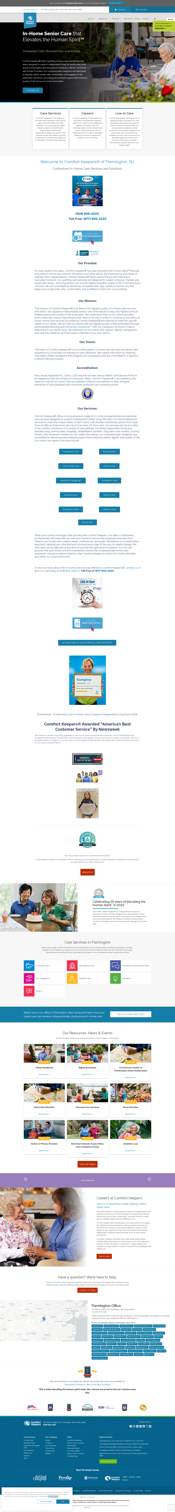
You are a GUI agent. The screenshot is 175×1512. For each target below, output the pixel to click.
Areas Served (128, 19)
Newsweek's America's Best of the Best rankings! (87, 1384)
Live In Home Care (70, 466)
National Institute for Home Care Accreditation (60, 381)
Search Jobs (104, 1256)
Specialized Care (29, 1443)
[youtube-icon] (144, 1426)
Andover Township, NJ (99, 1333)
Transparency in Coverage (123, 1490)
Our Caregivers (29, 1450)
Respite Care (109, 495)
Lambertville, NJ (159, 1333)
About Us (91, 19)
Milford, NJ (96, 1347)
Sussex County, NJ (149, 1329)
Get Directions (142, 10)
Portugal (125, 1480)
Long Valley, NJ (144, 1343)
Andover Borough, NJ (128, 1340)
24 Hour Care (109, 466)
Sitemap (48, 1453)
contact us (131, 567)
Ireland (125, 1476)
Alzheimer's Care (109, 480)
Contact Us (145, 19)
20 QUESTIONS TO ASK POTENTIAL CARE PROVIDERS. (87, 643)
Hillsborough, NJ (113, 1354)
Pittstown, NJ (149, 1354)
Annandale (140, 1340)
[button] (92, 19)
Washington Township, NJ (143, 1326)
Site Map (147, 1490)
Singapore (132, 1476)
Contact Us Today (87, 1290)
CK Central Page (72, 1456)
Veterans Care (109, 509)
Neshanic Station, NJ (99, 1354)
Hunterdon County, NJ (111, 1326)
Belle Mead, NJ (131, 1333)
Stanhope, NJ (126, 1329)
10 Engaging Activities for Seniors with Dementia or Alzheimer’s (120, 1450)
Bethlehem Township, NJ (118, 1351)
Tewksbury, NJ (97, 1329)
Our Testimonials (50, 1445)
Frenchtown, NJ (107, 1347)
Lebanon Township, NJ (100, 1358)
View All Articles (108, 1461)
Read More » (44, 1074)
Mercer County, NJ (150, 1351)
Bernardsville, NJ (142, 1347)
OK (63, 1501)
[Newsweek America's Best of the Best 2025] (69, 1410)
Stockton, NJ (139, 1354)
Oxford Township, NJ (152, 1340)
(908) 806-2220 (68, 570)
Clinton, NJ (158, 1336)
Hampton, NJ (137, 1329)
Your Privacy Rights (73, 1451)
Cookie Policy (49, 1451)
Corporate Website (73, 1448)
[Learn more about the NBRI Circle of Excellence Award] (143, 1410)
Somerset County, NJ (99, 1343)
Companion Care (70, 451)
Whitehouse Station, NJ (112, 1340)
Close (171, 19)
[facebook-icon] (131, 1426)
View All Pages (88, 1164)
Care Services (102, 19)
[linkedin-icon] (137, 1426)
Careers (137, 19)
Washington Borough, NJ (112, 1329)
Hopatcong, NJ (97, 1340)
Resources (115, 19)
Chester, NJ (161, 1351)
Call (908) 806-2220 (30, 9)
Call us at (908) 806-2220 (131, 1014)
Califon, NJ (121, 1343)
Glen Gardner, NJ (147, 1336)
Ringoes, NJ (96, 1336)
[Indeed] (147, 1426)
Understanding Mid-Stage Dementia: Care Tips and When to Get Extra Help (123, 1444)
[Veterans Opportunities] (32, 1410)
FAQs (25, 1458)
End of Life (87, 522)
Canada (138, 1476)
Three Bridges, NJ (126, 1354)
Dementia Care (71, 495)
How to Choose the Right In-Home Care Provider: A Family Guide (120, 1447)
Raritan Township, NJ (144, 1333)
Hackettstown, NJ (120, 1336)
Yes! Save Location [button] (115, 3)
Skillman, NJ (112, 1343)
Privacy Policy (49, 1448)
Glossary (27, 1455)
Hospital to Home (71, 509)
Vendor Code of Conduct (75, 1443)
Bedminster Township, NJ (100, 1351)
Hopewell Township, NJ (116, 1333)
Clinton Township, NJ (156, 1347)
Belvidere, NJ (130, 1347)
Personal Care (109, 451)
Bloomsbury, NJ (107, 1336)
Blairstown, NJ (132, 1343)
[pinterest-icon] (140, 1426)
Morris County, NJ (159, 1326)
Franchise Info (71, 1445)
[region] (37, 1499)
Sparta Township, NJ (135, 1351)
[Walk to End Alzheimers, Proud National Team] (106, 1409)
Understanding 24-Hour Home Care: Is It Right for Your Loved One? (121, 1441)
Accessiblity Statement (74, 1440)
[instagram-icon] (134, 1426)
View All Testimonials (87, 1180)
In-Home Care (28, 1440)
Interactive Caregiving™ (78, 326)
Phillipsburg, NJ (156, 1343)
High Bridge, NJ (119, 1347)
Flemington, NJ (97, 1326)
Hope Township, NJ (126, 1326)
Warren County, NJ (134, 1336)
